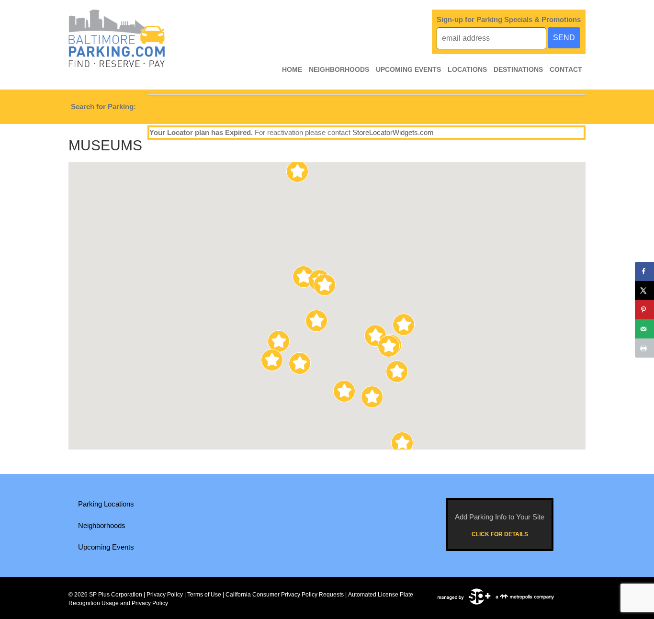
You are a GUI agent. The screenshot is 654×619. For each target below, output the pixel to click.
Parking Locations (106, 504)
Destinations (518, 69)
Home (292, 69)
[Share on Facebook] (644, 271)
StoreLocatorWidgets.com (393, 132)
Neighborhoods (339, 69)
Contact (566, 69)
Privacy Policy (165, 594)
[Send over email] (644, 328)
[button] (397, 371)
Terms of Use (204, 594)
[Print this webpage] (644, 348)
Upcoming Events (408, 69)
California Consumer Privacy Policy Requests (285, 594)
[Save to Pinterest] (644, 309)
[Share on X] (644, 290)
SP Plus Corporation (115, 594)
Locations (467, 69)
